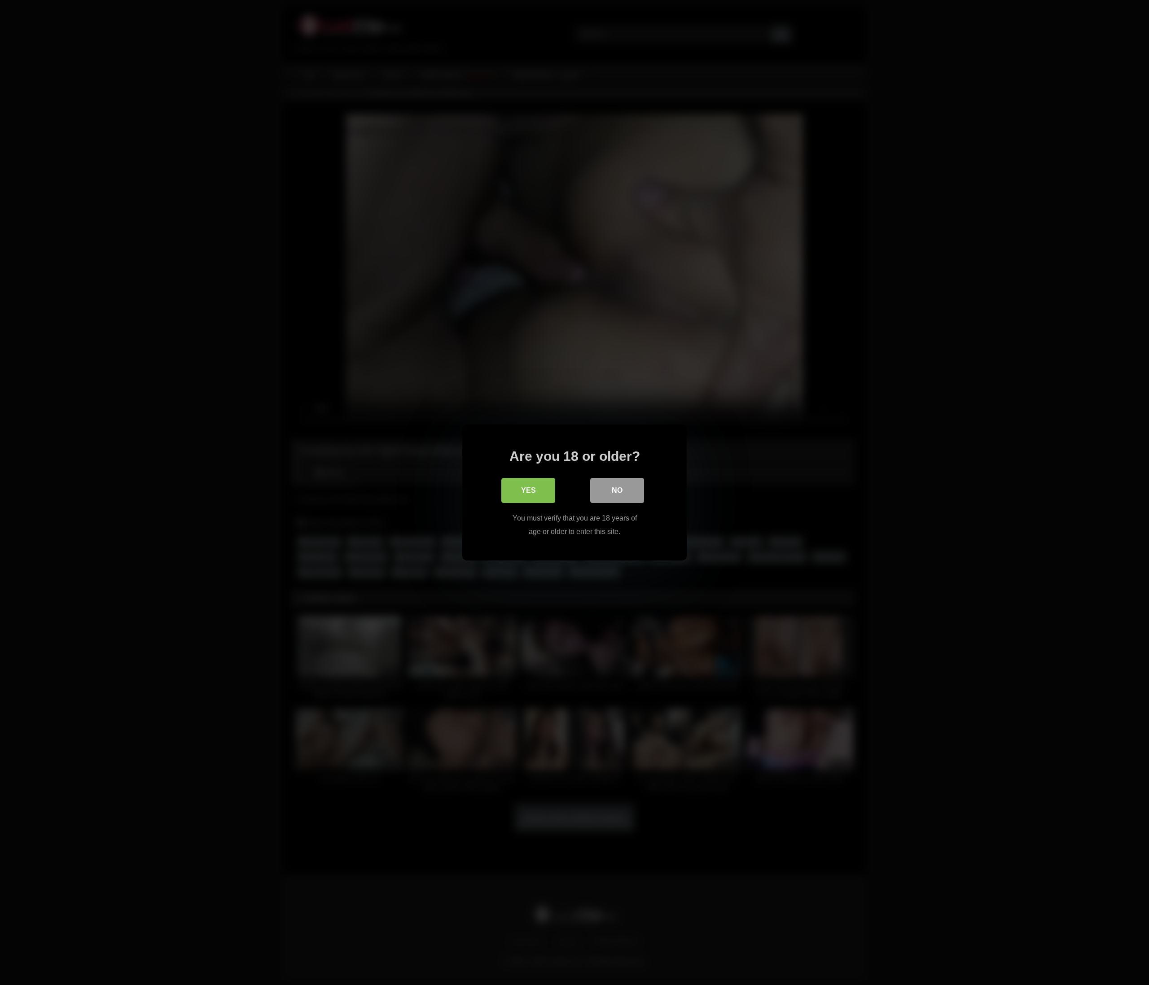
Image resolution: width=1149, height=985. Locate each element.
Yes (528, 490)
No (617, 490)
